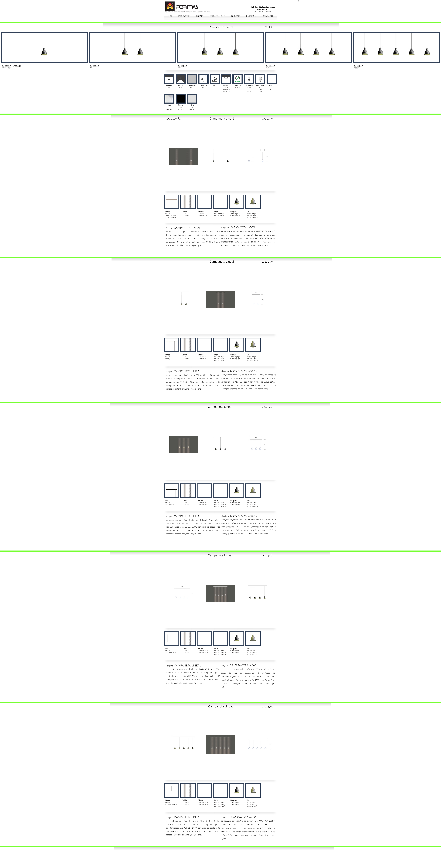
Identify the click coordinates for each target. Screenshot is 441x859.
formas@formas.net (263, 11)
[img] (169, 83)
